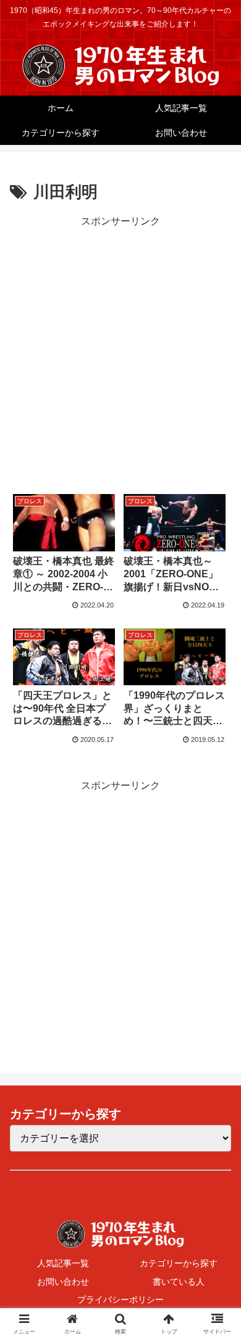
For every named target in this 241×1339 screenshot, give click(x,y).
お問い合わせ (63, 1282)
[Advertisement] (120, 351)
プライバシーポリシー (120, 1299)
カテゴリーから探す (179, 1263)
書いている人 (179, 1282)
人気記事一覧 (63, 1263)
